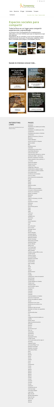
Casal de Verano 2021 (33, 152)
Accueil (29, 301)
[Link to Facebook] (38, 1)
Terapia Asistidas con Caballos (35, 281)
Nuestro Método (31, 244)
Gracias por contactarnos (33, 191)
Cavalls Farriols (31, 253)
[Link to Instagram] (40, 1)
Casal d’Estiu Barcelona (33, 151)
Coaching (30, 289)
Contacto (30, 382)
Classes (30, 359)
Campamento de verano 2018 (34, 149)
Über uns (30, 330)
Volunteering (31, 333)
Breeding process (32, 146)
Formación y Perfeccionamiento (35, 190)
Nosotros (30, 325)
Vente (29, 268)
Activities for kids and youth (34, 307)
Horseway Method (32, 234)
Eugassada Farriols (32, 336)
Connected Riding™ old (33, 345)
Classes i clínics (31, 165)
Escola (29, 353)
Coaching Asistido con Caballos (35, 296)
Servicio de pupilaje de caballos (35, 299)
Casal (29, 222)
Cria (29, 224)
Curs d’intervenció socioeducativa (35, 177)
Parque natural (31, 320)
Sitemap (30, 400)
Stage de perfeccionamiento (34, 322)
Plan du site (30, 398)
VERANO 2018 (31, 216)
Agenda (30, 369)
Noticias (30, 196)
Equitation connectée (32, 348)
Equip (29, 180)
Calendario (30, 147)
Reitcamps (30, 203)
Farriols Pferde (31, 261)
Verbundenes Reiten (32, 349)
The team (30, 214)
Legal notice (30, 392)
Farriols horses (31, 260)
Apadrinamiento (31, 271)
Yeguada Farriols (32, 248)
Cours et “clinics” (32, 175)
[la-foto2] (32, 51)
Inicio (29, 315)
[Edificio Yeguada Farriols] (13, 45)
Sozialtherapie (31, 279)
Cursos (29, 273)
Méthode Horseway (32, 237)
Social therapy (31, 278)
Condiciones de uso (32, 387)
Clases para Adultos (32, 162)
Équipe (29, 182)
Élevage (30, 231)
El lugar (36, 15)
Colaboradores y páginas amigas (35, 169)
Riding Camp (31, 245)
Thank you (30, 213)
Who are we (30, 335)
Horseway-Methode (32, 235)
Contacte (30, 380)
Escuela (30, 354)
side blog (30, 204)
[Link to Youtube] (42, 1)
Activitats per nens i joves (33, 302)
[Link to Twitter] (44, 1)
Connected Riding (32, 257)
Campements (31, 364)
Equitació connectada (33, 346)
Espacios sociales (32, 185)
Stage (29, 208)
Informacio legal (31, 389)
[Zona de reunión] (32, 45)
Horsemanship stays (32, 312)
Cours (29, 361)
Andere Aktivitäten (32, 139)
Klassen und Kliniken (32, 193)
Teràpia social (31, 283)
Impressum (30, 385)
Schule (29, 358)
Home (33, 15)
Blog (29, 144)
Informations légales (32, 390)
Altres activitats (31, 250)
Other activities (31, 263)
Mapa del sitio (31, 393)
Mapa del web (31, 397)
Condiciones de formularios (34, 174)
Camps (29, 366)
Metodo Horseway (32, 239)
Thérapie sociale (31, 284)
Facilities (30, 275)
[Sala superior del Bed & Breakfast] (22, 52)
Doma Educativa (31, 226)
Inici (29, 314)
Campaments (31, 288)
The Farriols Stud (32, 247)
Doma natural (31, 227)
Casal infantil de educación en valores (36, 154)
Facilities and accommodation (34, 188)
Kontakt (29, 384)
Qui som (30, 327)
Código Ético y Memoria (33, 167)
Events (29, 187)
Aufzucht (30, 219)
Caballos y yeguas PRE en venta (35, 252)
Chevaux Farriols (32, 255)
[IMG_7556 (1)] (22, 45)
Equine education (32, 232)
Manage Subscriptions (33, 395)
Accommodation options (33, 286)
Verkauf (29, 270)
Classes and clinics (32, 164)
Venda (29, 266)
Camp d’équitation (32, 221)
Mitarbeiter (30, 195)
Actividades (30, 125)
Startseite (30, 323)
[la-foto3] (41, 45)
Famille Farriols (31, 338)
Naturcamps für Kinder (33, 240)
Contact (30, 377)
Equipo (29, 183)
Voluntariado (31, 332)
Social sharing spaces (33, 206)
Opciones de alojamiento (33, 297)
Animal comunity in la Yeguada (35, 141)
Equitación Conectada (33, 258)
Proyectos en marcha (33, 201)
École (29, 351)
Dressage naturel (32, 229)
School (29, 356)
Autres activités (31, 143)
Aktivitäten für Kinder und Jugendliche (36, 309)
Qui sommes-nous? (32, 328)
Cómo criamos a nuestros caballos (35, 170)
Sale (29, 265)
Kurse (29, 362)
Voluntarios (30, 218)
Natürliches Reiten (32, 242)
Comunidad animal (32, 172)
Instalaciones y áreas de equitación (36, 276)
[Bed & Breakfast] (41, 52)
